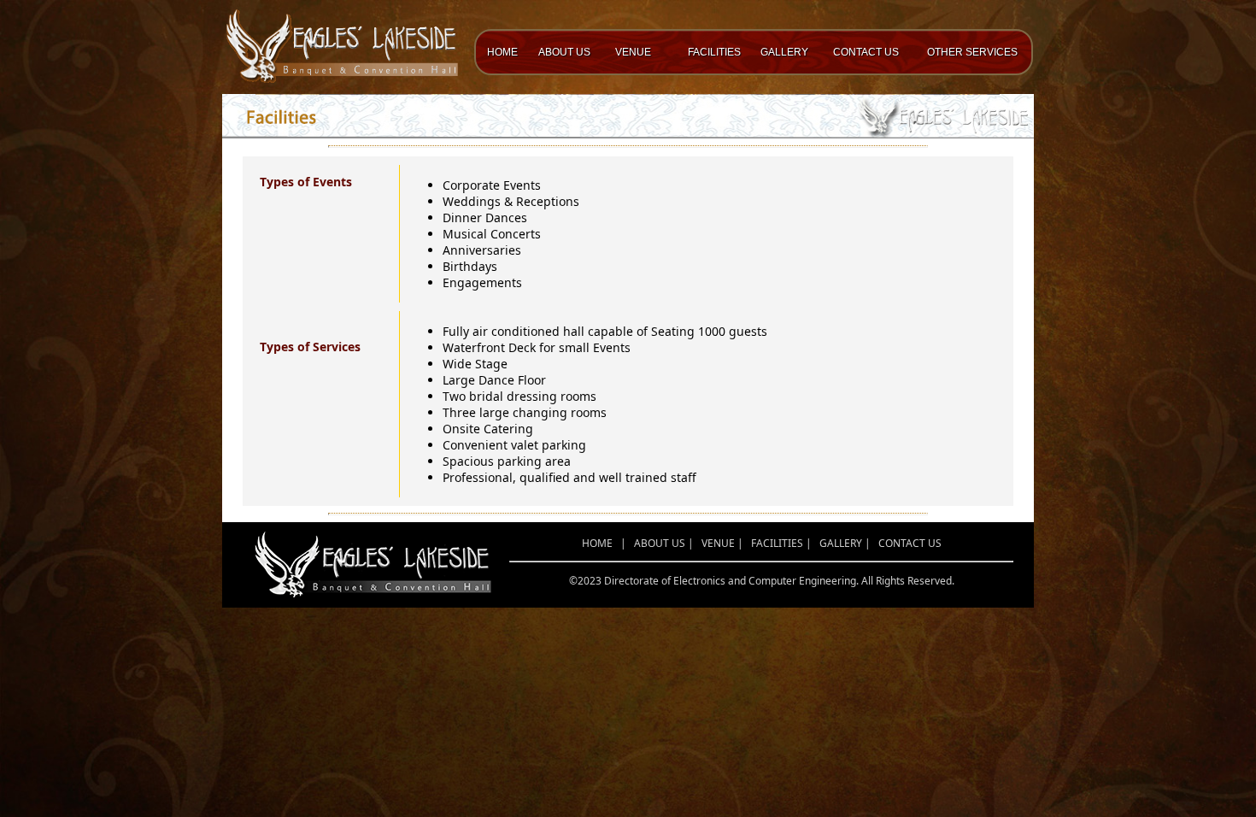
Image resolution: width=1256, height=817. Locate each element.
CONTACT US (866, 52)
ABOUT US (564, 52)
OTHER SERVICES (972, 52)
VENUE (633, 52)
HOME (502, 52)
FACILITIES (714, 52)
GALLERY (784, 52)
